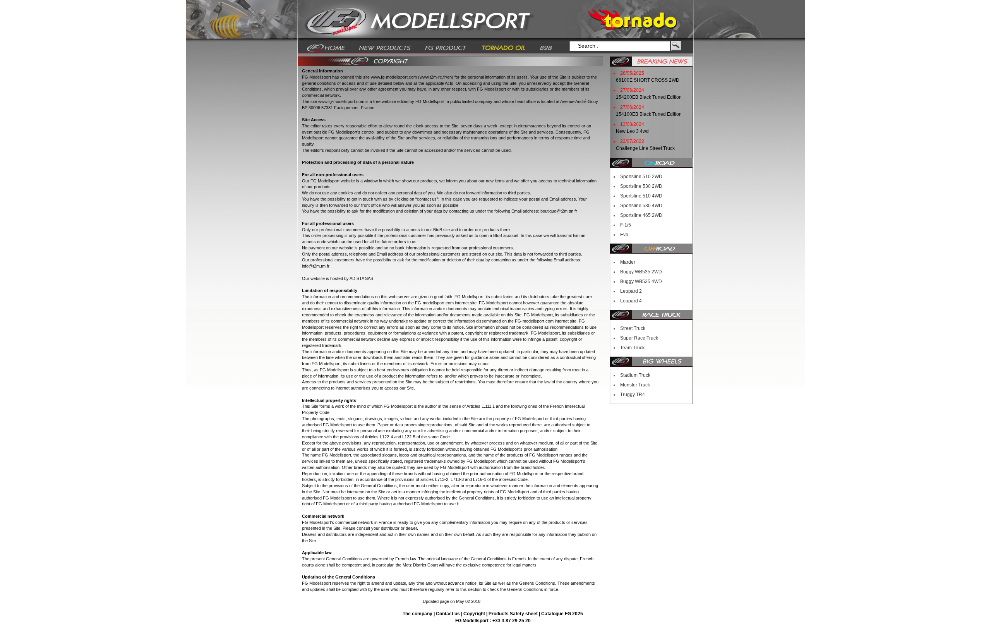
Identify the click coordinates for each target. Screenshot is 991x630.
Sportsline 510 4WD (641, 196)
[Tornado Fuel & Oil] (503, 47)
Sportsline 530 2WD (641, 186)
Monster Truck (635, 385)
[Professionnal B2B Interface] (546, 47)
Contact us (448, 613)
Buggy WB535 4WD (641, 281)
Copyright (474, 613)
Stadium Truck (635, 375)
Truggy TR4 (632, 394)
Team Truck (632, 347)
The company (418, 613)
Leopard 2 (631, 291)
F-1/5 (625, 225)
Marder (627, 262)
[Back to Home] (326, 47)
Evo (624, 234)
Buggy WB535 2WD (641, 272)
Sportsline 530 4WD (641, 205)
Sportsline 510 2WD (641, 176)
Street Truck (632, 328)
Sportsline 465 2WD (641, 215)
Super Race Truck (639, 338)
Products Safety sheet (513, 613)
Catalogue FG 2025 (562, 613)
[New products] (385, 47)
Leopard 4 (631, 301)
